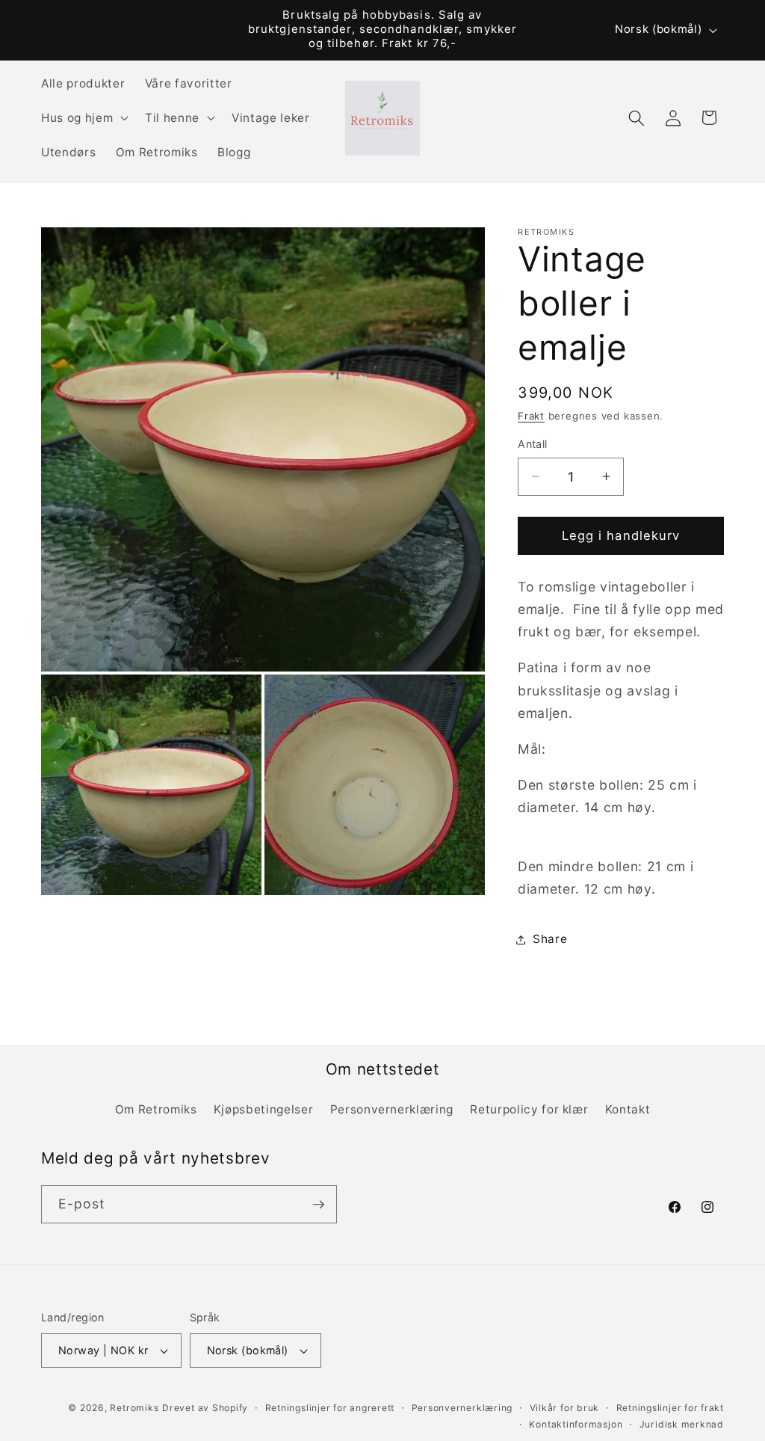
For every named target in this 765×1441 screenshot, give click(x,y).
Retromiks (134, 1407)
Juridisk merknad (681, 1424)
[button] (83, 118)
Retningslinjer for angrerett (330, 1407)
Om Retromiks (156, 1109)
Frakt (531, 416)
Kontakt (628, 1109)
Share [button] (550, 939)
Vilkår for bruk (565, 1407)
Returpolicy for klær (529, 1109)
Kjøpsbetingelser (264, 1109)
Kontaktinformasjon (575, 1424)
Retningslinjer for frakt (670, 1407)
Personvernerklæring (392, 1109)
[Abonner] (318, 1204)
